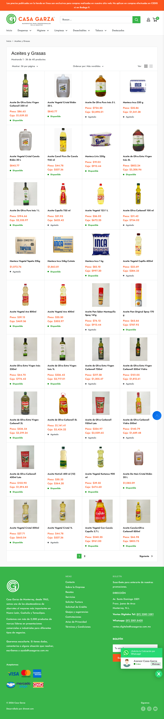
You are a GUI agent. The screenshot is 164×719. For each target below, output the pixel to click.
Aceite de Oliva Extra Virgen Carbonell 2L (24, 421)
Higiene (41, 30)
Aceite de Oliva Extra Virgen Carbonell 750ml (99, 367)
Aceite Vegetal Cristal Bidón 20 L (62, 104)
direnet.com (28, 708)
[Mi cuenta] (148, 19)
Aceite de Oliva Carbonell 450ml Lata (23, 475)
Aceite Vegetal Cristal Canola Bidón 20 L (24, 158)
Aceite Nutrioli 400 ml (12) (61, 473)
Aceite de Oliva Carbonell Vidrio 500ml (136, 421)
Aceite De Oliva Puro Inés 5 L (100, 102)
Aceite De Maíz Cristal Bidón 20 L (137, 475)
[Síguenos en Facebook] (143, 709)
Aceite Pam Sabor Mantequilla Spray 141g (100, 313)
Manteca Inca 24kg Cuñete (61, 261)
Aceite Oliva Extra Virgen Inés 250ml (25, 367)
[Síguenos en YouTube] (155, 709)
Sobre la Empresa (75, 587)
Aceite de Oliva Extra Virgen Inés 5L (137, 158)
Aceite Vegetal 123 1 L (96, 210)
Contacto (70, 582)
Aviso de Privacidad (76, 622)
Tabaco (99, 30)
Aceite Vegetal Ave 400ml (61, 311)
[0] (155, 20)
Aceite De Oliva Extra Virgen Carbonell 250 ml (24, 104)
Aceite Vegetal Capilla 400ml (138, 261)
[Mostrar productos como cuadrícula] (145, 66)
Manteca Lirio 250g (95, 156)
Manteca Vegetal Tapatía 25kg (25, 261)
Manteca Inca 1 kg (94, 261)
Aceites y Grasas (22, 41)
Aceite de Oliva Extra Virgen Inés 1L (62, 367)
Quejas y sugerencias (77, 612)
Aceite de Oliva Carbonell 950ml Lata (98, 421)
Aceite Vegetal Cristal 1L (60, 527)
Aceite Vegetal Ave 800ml (23, 311)
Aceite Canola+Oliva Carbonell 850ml (133, 529)
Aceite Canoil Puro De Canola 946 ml (63, 158)
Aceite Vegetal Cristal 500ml (24, 527)
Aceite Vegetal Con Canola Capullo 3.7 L (99, 529)
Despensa (23, 30)
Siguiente (144, 556)
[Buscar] (136, 19)
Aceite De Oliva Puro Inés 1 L (24, 210)
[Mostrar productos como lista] (151, 66)
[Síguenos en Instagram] (149, 709)
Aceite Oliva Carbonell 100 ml (138, 210)
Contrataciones (73, 617)
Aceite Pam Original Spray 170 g (138, 313)
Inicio (9, 30)
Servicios (70, 597)
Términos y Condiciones (78, 627)
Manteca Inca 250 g (133, 102)
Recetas (70, 592)
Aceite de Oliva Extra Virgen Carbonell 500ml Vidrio (137, 367)
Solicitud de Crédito (76, 607)
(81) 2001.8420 (134, 620)
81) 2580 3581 (145, 614)
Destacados (118, 30)
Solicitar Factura (74, 602)
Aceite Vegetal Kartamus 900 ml (100, 475)
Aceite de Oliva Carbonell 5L (62, 419)
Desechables (79, 30)
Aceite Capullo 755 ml (59, 210)
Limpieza (59, 30)
